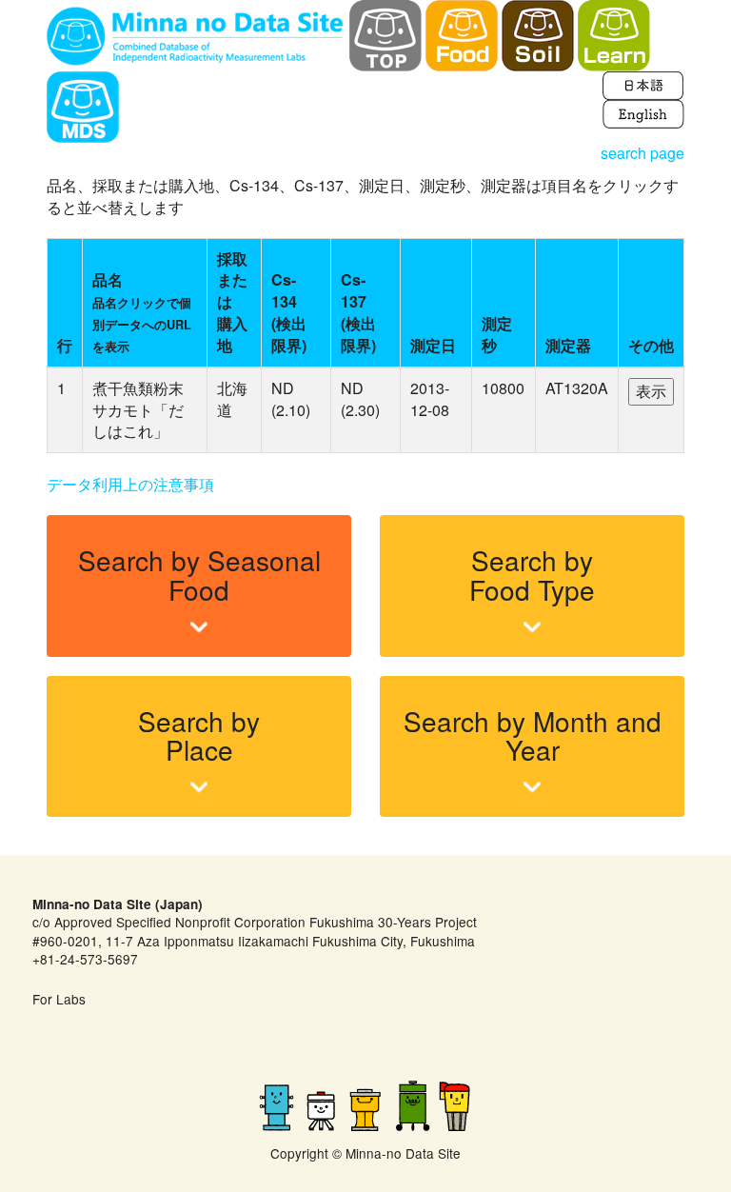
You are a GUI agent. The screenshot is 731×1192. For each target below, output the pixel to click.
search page (642, 153)
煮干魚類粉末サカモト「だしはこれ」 (138, 410)
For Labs (59, 998)
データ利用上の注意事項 (130, 484)
